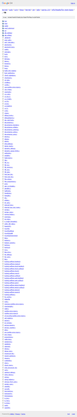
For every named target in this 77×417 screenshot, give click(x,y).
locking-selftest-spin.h (12, 283)
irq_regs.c (8, 219)
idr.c (6, 198)
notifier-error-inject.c (11, 311)
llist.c (6, 259)
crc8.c (6, 111)
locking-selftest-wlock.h (12, 290)
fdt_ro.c (7, 162)
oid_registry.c (9, 318)
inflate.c (7, 200)
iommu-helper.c (10, 214)
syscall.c (7, 389)
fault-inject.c (8, 158)
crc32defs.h (8, 106)
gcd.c (6, 184)
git (33, 10)
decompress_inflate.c (11, 127)
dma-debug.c (9, 144)
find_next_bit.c (9, 177)
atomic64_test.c (10, 47)
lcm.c (6, 250)
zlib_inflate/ (8, 35)
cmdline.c (8, 82)
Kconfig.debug (9, 231)
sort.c (6, 370)
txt (68, 414)
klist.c (6, 238)
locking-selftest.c (10, 294)
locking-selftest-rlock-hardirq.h (14, 266)
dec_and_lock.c (9, 120)
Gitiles (12, 414)
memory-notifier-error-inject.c (14, 304)
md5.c (6, 302)
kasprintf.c (8, 226)
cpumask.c (8, 92)
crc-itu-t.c (8, 96)
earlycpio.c (8, 153)
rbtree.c (7, 349)
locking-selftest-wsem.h (12, 292)
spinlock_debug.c (10, 372)
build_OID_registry (10, 71)
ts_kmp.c (7, 403)
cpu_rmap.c (8, 89)
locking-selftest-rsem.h (12, 273)
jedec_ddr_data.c (10, 224)
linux (22, 10)
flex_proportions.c (10, 181)
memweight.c (9, 306)
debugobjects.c (9, 118)
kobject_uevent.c (10, 243)
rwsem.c (7, 358)
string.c (7, 377)
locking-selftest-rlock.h (12, 271)
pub (11, 10)
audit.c (7, 49)
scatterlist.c (8, 360)
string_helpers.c (9, 379)
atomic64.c (8, 45)
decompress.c (9, 122)
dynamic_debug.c (10, 148)
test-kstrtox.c (9, 391)
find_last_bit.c (9, 174)
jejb (38, 10)
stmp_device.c (9, 375)
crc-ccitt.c (8, 94)
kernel (4, 10)
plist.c (6, 330)
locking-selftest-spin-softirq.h (14, 280)
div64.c (7, 141)
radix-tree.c (8, 339)
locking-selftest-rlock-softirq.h (14, 269)
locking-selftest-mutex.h (12, 264)
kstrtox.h (7, 247)
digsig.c (7, 139)
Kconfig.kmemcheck (11, 236)
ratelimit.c (8, 344)
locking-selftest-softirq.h (12, 276)
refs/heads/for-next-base (62, 10)
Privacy (17, 414)
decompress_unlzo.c (11, 132)
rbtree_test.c (9, 351)
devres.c (7, 137)
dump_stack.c (9, 146)
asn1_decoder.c (10, 42)
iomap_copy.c (9, 212)
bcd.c (6, 54)
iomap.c (7, 210)
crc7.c (6, 108)
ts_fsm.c (7, 401)
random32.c (8, 342)
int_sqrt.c (7, 203)
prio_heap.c (8, 335)
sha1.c (7, 363)
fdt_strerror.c (9, 167)
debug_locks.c (9, 115)
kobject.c (7, 240)
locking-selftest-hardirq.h (12, 261)
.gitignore (8, 38)
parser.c (7, 320)
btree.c (7, 66)
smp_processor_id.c (11, 368)
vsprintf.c (7, 408)
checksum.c (8, 78)
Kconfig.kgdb (9, 233)
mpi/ (6, 23)
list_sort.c (8, 257)
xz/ (5, 31)
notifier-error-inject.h (11, 313)
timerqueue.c (9, 396)
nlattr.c (7, 309)
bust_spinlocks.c (10, 73)
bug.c (6, 68)
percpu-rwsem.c (10, 325)
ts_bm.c (7, 398)
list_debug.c (8, 254)
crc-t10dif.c (8, 99)
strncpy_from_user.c (11, 382)
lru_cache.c (8, 297)
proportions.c (9, 337)
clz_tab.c (7, 80)
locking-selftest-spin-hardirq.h (14, 278)
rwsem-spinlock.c (10, 356)
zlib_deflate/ (8, 33)
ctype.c (7, 113)
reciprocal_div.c (9, 353)
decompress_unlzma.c (12, 130)
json (73, 414)
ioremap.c (8, 217)
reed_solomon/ (9, 28)
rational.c (7, 346)
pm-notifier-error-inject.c (12, 332)
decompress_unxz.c (11, 134)
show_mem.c (9, 365)
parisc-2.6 (46, 10)
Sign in (73, 3)
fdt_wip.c (7, 172)
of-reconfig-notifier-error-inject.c (15, 316)
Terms (23, 414)
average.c (8, 52)
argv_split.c (8, 40)
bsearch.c (8, 63)
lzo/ (6, 21)
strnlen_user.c (9, 384)
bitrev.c (7, 61)
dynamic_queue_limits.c (12, 151)
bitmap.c (7, 59)
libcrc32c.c (8, 252)
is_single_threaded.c (11, 221)
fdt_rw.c (7, 165)
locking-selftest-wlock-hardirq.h (15, 285)
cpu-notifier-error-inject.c (13, 87)
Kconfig (7, 229)
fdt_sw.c (7, 170)
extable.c (7, 155)
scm (16, 10)
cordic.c (7, 85)
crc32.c (7, 104)
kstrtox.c (7, 245)
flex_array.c (8, 179)
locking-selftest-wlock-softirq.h (14, 287)
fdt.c (6, 160)
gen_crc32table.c (10, 186)
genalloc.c (8, 188)
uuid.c (6, 405)
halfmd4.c (8, 191)
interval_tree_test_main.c (12, 207)
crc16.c (7, 101)
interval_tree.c (9, 205)
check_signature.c (10, 75)
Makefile (7, 299)
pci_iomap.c (8, 323)
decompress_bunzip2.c (12, 125)
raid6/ (6, 26)
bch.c (6, 56)
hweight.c (8, 195)
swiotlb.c (7, 386)
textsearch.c (8, 393)
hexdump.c (8, 193)
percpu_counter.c (10, 328)
